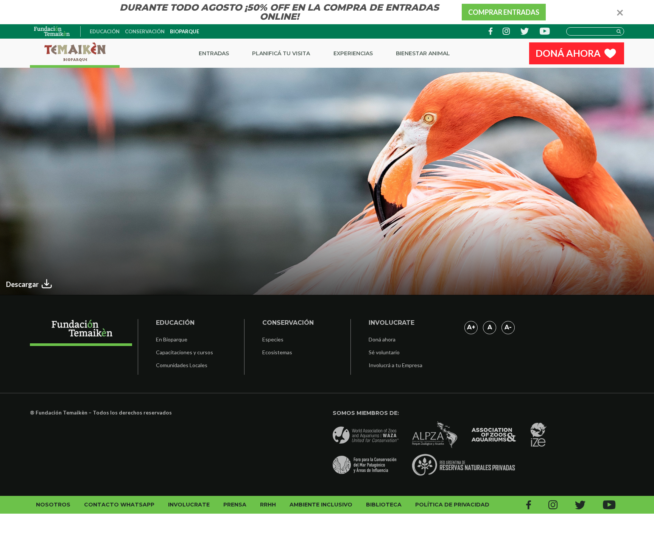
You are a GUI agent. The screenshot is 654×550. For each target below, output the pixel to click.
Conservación (145, 31)
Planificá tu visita (281, 53)
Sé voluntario (384, 352)
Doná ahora (382, 339)
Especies (272, 339)
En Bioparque (171, 339)
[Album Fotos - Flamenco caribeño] (52, 31)
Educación (105, 31)
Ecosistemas (277, 352)
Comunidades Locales (181, 365)
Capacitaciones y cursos (184, 352)
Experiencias (353, 53)
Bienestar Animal (423, 53)
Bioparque (184, 31)
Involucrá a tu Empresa (395, 365)
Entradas (214, 53)
